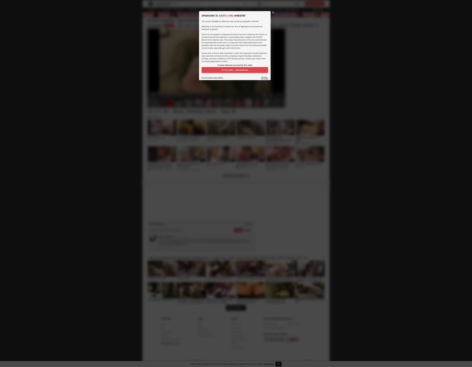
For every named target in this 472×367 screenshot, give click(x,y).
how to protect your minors (212, 78)
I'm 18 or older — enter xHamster (235, 70)
